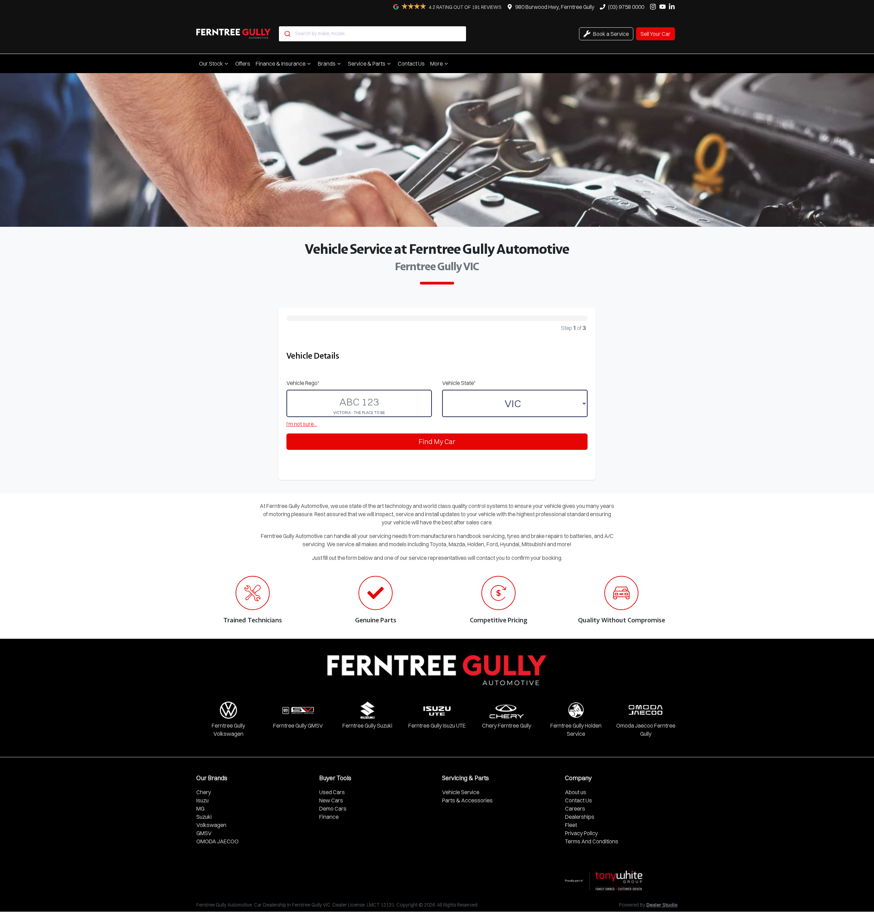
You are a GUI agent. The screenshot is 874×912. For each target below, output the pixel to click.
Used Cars (332, 792)
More (436, 63)
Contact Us (411, 63)
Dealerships (579, 816)
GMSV (204, 833)
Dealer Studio (662, 905)
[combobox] (372, 33)
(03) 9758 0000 (626, 6)
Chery (203, 792)
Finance (329, 816)
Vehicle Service (460, 792)
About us (575, 792)
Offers (242, 63)
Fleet (571, 824)
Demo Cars (333, 808)
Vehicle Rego (302, 382)
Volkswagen (211, 824)
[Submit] (287, 33)
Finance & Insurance (281, 63)
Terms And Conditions (591, 841)
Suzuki (204, 816)
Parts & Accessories (467, 800)
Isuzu (202, 800)
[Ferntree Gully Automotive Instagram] (654, 6)
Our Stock (211, 63)
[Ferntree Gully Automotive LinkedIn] (673, 6)
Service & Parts (366, 63)
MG (200, 808)
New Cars (331, 800)
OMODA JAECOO (217, 841)
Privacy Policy (581, 833)
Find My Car (437, 441)
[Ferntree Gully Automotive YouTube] (663, 6)
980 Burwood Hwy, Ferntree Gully (554, 6)
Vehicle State (459, 382)
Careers (575, 808)
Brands (327, 63)
